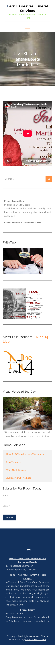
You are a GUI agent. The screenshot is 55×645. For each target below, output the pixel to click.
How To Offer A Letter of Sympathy (25, 454)
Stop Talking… (13, 462)
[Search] (49, 179)
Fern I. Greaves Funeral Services (27, 8)
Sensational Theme (35, 639)
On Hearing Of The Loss (18, 478)
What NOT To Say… (15, 470)
